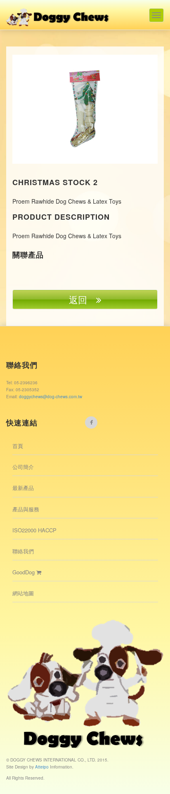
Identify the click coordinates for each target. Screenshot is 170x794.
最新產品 (23, 488)
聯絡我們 (23, 551)
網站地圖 (23, 593)
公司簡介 (23, 467)
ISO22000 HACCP (34, 530)
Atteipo (42, 767)
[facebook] (91, 422)
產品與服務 (25, 509)
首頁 (17, 446)
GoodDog (24, 572)
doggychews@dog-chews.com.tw (50, 396)
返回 (82, 299)
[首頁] (58, 13)
